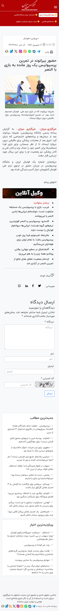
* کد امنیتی (47, 378)
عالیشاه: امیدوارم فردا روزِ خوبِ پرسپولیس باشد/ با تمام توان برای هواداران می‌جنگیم (34, 240)
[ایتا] (25, 52)
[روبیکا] (6, 52)
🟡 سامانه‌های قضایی (49, 21)
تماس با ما (47, 606)
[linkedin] (26, 286)
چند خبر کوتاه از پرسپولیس (37, 545)
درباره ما (39, 606)
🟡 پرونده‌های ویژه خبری (48, 15)
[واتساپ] (29, 52)
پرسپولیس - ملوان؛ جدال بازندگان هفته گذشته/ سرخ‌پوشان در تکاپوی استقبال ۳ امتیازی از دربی (30, 429)
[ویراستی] (11, 52)
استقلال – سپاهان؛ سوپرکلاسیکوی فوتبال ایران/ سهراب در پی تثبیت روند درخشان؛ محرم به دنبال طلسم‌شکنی (30, 536)
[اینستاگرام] (20, 52)
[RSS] (10, 607)
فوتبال (26, 38)
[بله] (34, 52)
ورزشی (34, 38)
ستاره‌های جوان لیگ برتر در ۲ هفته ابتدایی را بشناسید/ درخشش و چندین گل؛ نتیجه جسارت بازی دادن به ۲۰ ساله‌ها (30, 569)
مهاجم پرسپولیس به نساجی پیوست (32, 560)
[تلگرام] (38, 52)
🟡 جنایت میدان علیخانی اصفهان (27, 21)
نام (52, 354)
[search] (3, 5)
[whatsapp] (19, 286)
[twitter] (39, 286)
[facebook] (33, 286)
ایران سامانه (22, 601)
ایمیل (51, 366)
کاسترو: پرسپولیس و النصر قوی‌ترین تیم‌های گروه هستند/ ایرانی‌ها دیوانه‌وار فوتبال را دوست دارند (31, 226)
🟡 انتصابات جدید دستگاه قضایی (25, 15)
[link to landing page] (29, 5)
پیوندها (54, 606)
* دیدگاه (49, 322)
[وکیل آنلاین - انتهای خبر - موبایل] (29, 193)
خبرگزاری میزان (48, 129)
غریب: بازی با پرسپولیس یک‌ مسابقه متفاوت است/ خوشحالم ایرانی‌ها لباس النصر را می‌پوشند (31, 211)
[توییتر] (15, 52)
